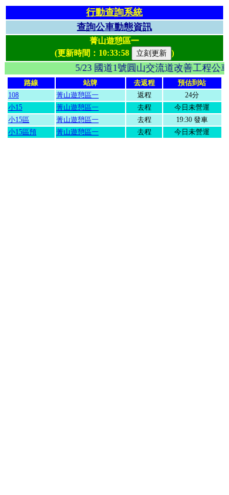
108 (13, 95)
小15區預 (22, 132)
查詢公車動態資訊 (114, 27)
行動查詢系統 (114, 12)
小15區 (18, 120)
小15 (15, 107)
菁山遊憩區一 (77, 95)
